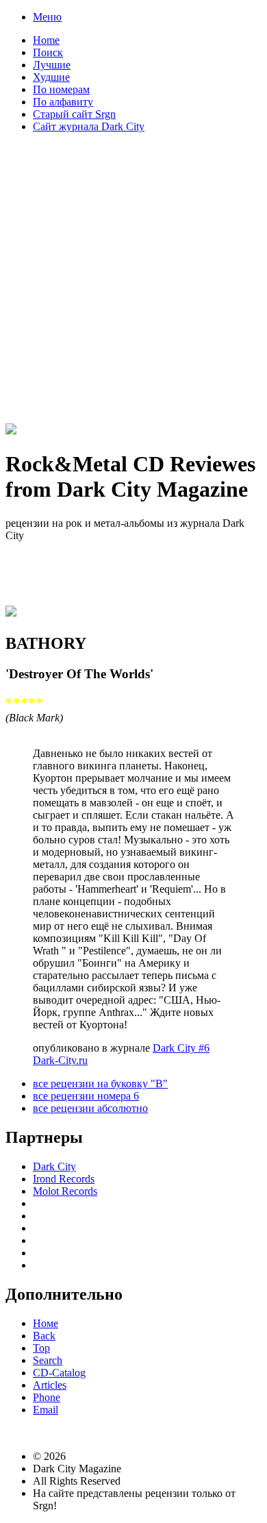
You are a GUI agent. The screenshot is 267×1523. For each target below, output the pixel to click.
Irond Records (63, 1179)
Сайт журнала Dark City (88, 126)
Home (46, 40)
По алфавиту (63, 102)
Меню (47, 17)
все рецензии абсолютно (90, 1108)
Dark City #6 (181, 1048)
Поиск (48, 52)
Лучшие (52, 65)
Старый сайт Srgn (74, 114)
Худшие (51, 77)
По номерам (61, 89)
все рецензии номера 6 (86, 1096)
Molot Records (65, 1191)
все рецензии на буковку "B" (100, 1083)
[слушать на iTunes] (10, 611)
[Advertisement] (133, 277)
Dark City (54, 1166)
